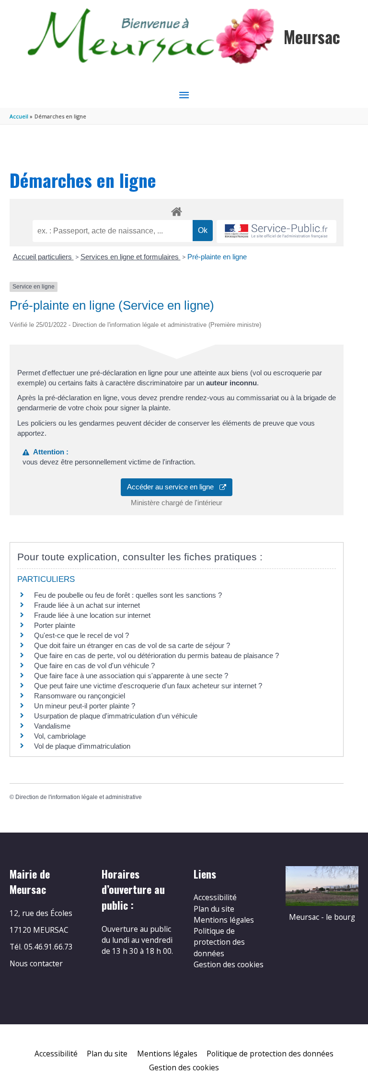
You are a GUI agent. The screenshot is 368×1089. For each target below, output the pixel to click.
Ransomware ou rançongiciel (79, 696)
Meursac (312, 36)
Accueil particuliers (43, 257)
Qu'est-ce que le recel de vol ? (81, 635)
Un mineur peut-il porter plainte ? (84, 706)
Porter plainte (54, 625)
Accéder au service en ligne (173, 487)
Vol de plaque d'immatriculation (82, 746)
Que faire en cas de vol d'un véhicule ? (94, 665)
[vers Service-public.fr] (276, 231)
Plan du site (214, 909)
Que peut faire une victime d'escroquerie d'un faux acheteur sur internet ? (148, 686)
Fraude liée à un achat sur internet (87, 605)
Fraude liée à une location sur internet (92, 615)
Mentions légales (224, 920)
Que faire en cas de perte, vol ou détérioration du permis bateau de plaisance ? (156, 655)
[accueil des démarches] (176, 210)
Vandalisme (52, 726)
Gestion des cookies (229, 964)
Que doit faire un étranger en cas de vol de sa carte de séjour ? (132, 645)
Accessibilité (215, 897)
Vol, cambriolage (60, 736)
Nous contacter (36, 963)
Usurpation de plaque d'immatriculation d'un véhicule (115, 716)
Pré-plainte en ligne (217, 257)
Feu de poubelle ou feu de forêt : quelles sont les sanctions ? (128, 595)
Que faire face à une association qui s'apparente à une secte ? (131, 676)
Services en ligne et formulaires (130, 257)
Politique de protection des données (219, 942)
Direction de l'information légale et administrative (78, 797)
